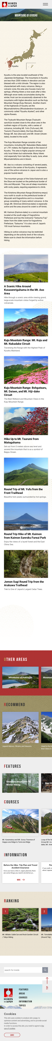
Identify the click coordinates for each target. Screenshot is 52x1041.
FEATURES (23, 989)
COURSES (23, 997)
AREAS (22, 993)
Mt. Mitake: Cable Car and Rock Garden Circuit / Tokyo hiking (20, 935)
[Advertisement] (26, 620)
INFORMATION (25, 1001)
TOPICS (22, 1005)
